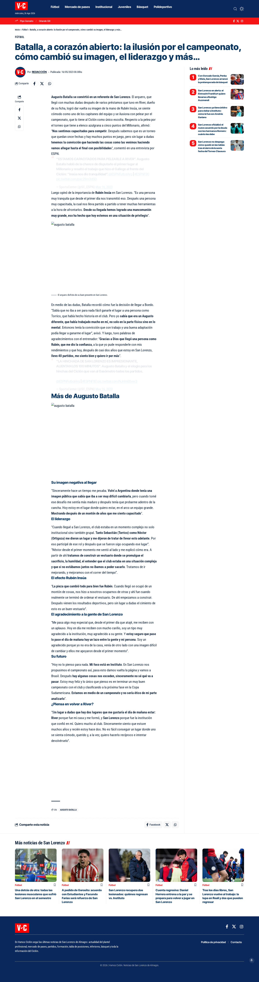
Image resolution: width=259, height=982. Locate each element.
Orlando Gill (44, 21)
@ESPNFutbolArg (120, 174)
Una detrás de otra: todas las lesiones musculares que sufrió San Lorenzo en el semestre (35, 894)
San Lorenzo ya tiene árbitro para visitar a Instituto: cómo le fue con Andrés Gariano (212, 112)
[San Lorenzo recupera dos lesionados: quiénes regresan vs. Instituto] (129, 865)
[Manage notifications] (251, 960)
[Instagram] (242, 21)
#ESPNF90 (141, 174)
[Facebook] (234, 21)
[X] (238, 21)
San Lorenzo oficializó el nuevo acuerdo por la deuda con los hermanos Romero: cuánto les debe (212, 129)
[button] (235, 9)
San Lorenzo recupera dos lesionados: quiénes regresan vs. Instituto (128, 894)
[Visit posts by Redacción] (20, 72)
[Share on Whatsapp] (49, 83)
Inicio (17, 29)
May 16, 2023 (104, 187)
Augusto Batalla (68, 810)
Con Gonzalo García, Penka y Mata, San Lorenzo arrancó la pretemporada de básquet (213, 78)
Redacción (39, 72)
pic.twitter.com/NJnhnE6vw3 (117, 381)
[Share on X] (41, 83)
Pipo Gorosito (26, 21)
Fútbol (25, 29)
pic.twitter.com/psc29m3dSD (76, 179)
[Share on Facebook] (34, 83)
